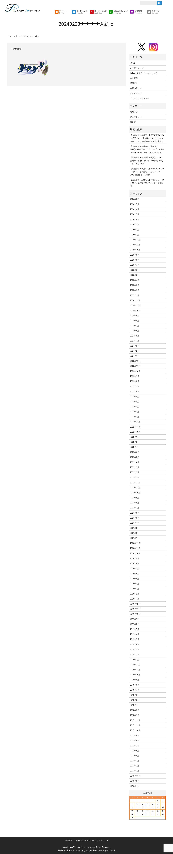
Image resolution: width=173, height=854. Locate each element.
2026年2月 (134, 230)
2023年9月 (134, 376)
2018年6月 (134, 695)
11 (137, 807)
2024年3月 (134, 346)
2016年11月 (135, 776)
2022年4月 (134, 462)
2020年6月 (134, 573)
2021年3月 (134, 528)
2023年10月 (135, 371)
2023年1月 (134, 417)
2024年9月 (134, 315)
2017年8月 (134, 740)
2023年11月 (135, 366)
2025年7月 (134, 265)
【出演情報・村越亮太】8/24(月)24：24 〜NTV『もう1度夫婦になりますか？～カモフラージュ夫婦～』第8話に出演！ (147, 138)
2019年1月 (134, 659)
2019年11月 (135, 609)
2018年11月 (135, 670)
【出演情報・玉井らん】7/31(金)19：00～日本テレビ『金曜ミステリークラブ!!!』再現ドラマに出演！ (147, 171)
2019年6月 (134, 634)
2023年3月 (134, 406)
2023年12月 (135, 361)
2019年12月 (135, 604)
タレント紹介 (135, 117)
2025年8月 (134, 260)
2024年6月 (134, 331)
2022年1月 (134, 477)
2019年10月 (135, 614)
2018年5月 (134, 700)
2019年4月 (134, 644)
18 (137, 811)
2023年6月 (134, 391)
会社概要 (134, 78)
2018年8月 (134, 685)
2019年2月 (134, 654)
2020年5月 (134, 579)
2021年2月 (134, 533)
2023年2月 (134, 412)
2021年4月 (134, 523)
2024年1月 (134, 356)
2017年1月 (134, 771)
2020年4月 (134, 584)
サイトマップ (135, 93)
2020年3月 (134, 589)
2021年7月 (134, 508)
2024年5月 (134, 336)
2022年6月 (134, 452)
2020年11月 (135, 548)
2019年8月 (134, 624)
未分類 (133, 122)
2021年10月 (135, 493)
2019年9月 (134, 619)
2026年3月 (134, 224)
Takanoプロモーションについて (143, 73)
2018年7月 (134, 690)
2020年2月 (134, 594)
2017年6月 (134, 751)
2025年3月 (134, 285)
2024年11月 (135, 305)
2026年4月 (134, 219)
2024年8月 (134, 321)
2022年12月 (135, 422)
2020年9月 (134, 558)
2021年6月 (134, 513)
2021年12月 (135, 482)
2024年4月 (134, 341)
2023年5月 (134, 396)
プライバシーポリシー (139, 98)
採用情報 (134, 83)
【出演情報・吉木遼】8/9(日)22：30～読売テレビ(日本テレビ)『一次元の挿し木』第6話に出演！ (147, 160)
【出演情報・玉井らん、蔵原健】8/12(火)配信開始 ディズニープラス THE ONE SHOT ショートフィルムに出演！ (147, 149)
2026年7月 (134, 204)
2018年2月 (134, 710)
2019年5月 (134, 639)
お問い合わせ (135, 88)
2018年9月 (134, 680)
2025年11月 (135, 245)
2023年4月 (134, 401)
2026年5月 (134, 214)
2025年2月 (134, 290)
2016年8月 (134, 781)
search (162, 12)
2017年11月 (135, 725)
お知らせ (134, 112)
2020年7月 (134, 568)
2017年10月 (135, 730)
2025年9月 (134, 255)
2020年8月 (134, 563)
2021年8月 (134, 503)
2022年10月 (135, 432)
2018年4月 (134, 705)
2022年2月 (134, 472)
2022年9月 (134, 437)
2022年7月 (134, 447)
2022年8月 (134, 442)
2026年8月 (134, 199)
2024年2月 (134, 351)
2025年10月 (135, 250)
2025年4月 (134, 280)
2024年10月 (135, 310)
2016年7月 (134, 786)
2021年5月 (134, 518)
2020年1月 (134, 599)
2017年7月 (134, 745)
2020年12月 (135, 543)
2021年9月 (134, 498)
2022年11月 (135, 427)
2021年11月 (135, 488)
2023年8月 (134, 381)
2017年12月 (135, 720)
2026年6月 (134, 209)
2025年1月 (134, 295)
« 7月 (133, 793)
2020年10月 (135, 553)
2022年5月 (134, 457)
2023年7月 (134, 386)
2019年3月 (134, 649)
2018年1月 (134, 715)
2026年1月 (134, 235)
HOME (132, 63)
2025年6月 (134, 270)
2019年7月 (134, 629)
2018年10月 (135, 675)
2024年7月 (134, 326)
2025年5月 (134, 275)
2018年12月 (135, 665)
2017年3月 (134, 766)
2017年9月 (134, 735)
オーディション (136, 68)
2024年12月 (135, 300)
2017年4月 (134, 761)
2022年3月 (134, 467)
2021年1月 (134, 538)
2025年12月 (135, 240)
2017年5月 (134, 756)
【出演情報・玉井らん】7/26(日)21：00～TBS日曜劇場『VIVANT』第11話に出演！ (147, 183)
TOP (10, 36)
